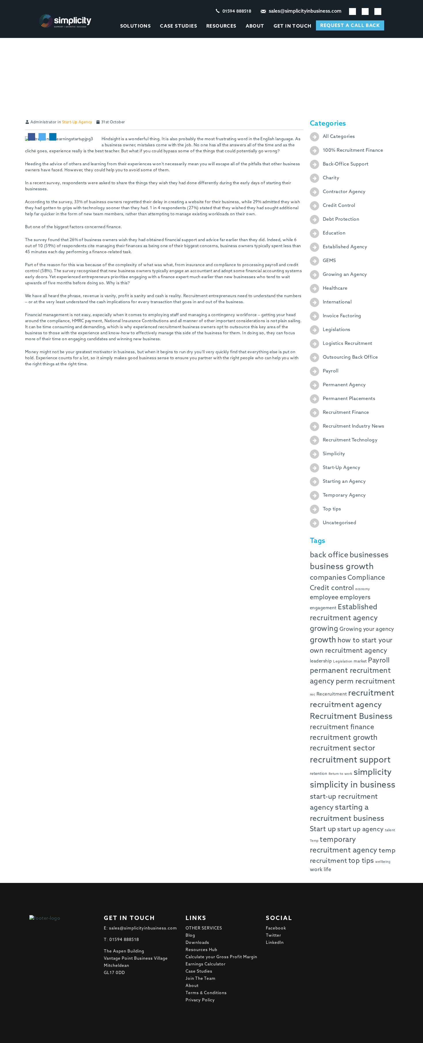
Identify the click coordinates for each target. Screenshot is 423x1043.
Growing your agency (367, 629)
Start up (323, 829)
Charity (331, 178)
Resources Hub (201, 950)
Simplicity (334, 454)
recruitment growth (344, 738)
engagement (323, 608)
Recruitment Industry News (353, 426)
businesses (369, 555)
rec (312, 694)
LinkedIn (275, 943)
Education (334, 233)
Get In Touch (293, 26)
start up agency (360, 829)
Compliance (366, 578)
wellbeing (382, 861)
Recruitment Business (351, 717)
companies (328, 577)
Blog (190, 935)
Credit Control (339, 205)
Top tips (332, 509)
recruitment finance (342, 727)
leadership (321, 661)
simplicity (373, 773)
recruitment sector (342, 748)
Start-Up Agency (77, 122)
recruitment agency (346, 705)
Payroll (330, 371)
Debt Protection (341, 219)
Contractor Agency (344, 192)
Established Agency (345, 247)
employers (355, 598)
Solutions (135, 26)
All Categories (339, 137)
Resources (221, 26)
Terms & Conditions (206, 993)
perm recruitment (365, 681)
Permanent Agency (344, 385)
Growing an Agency (345, 274)
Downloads (197, 943)
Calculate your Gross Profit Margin (221, 957)
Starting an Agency (344, 481)
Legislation (342, 661)
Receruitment (332, 694)
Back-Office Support (346, 164)
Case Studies (178, 26)
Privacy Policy (200, 1000)
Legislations (336, 330)
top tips (361, 861)
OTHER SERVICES (204, 928)
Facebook (276, 928)
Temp (314, 841)
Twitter (273, 935)
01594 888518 (236, 11)
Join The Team (201, 979)
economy (362, 589)
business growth (342, 567)
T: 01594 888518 (121, 940)
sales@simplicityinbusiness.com (305, 11)
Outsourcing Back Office (350, 357)
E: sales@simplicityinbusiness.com (140, 928)
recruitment (371, 693)
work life (320, 869)
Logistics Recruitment (347, 343)
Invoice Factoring (342, 316)
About (255, 26)
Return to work (340, 774)
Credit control (332, 588)
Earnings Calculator (206, 964)
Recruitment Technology (350, 440)
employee (324, 598)
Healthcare (335, 288)
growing (324, 629)
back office (329, 555)
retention (318, 774)
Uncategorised (339, 523)
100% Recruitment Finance (353, 150)
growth (323, 640)
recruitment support (350, 760)
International (337, 302)
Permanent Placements (349, 399)
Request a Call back (350, 26)
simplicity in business (353, 785)
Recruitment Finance (346, 412)
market (360, 661)
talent (390, 830)
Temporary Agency (344, 495)
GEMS (329, 261)
